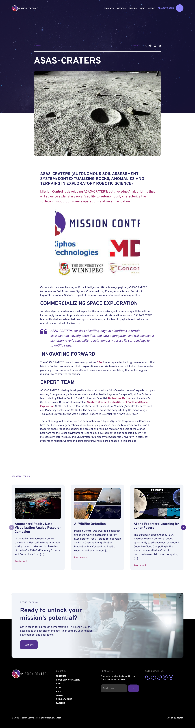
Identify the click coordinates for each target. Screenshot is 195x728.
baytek (180, 718)
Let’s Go (29, 645)
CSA (99, 362)
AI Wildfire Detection (90, 524)
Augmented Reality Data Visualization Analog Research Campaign (38, 528)
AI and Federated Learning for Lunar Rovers (156, 526)
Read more (21, 561)
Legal (58, 718)
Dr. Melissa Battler (119, 398)
